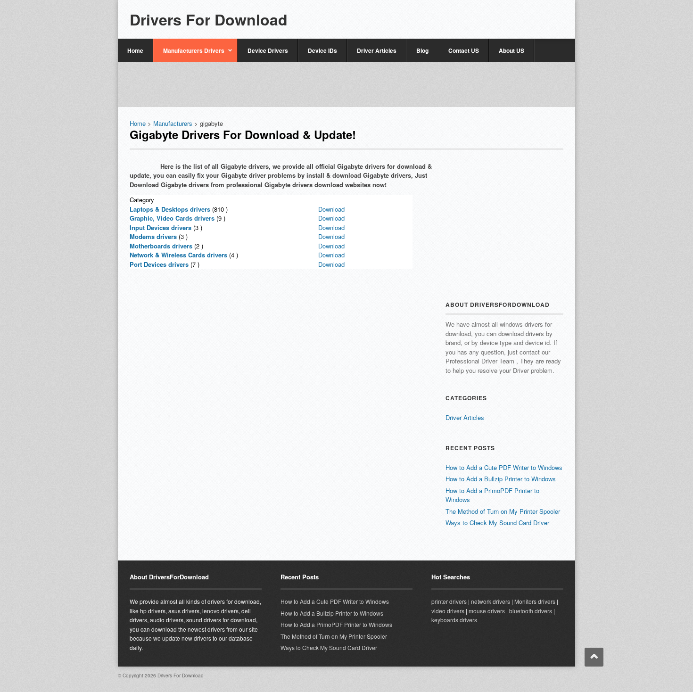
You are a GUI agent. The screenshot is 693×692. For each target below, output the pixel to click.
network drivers (490, 601)
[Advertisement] (453, 15)
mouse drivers (487, 611)
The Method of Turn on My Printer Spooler (503, 511)
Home (135, 50)
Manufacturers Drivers (188, 54)
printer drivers (449, 601)
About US (511, 50)
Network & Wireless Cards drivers (178, 254)
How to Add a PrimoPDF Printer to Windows (336, 624)
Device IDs (322, 50)
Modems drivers (153, 236)
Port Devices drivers (159, 264)
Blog (422, 50)
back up (594, 657)
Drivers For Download (209, 19)
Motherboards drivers (161, 245)
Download (331, 209)
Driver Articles (376, 50)
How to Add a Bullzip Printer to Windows (501, 478)
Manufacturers (172, 123)
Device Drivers (268, 50)
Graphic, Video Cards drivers (172, 218)
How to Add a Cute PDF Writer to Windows (504, 467)
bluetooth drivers (530, 611)
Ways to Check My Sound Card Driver (497, 522)
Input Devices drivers (160, 227)
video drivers (447, 611)
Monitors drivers (534, 601)
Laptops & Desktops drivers (170, 209)
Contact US (463, 50)
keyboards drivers (454, 620)
